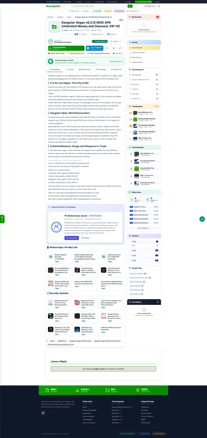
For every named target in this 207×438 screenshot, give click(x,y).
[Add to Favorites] (107, 48)
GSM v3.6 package (137, 282)
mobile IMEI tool (136, 294)
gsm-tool (116, 410)
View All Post (72, 238)
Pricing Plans (145, 423)
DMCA (143, 419)
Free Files (89, 1)
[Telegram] (43, 413)
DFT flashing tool (136, 290)
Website (86, 238)
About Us (144, 410)
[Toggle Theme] (159, 6)
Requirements (86, 69)
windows (116, 413)
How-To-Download (54, 1)
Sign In (158, 1)
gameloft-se (62, 341)
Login (96, 369)
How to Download (89, 423)
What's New (67, 1)
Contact (129, 1)
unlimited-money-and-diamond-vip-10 (60, 344)
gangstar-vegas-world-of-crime (80, 341)
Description (56, 69)
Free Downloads (88, 416)
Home (85, 407)
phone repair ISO (136, 286)
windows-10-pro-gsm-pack (140, 277)
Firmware (116, 423)
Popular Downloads (89, 410)
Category (60, 17)
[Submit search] (130, 6)
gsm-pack (117, 416)
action (69, 17)
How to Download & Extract (100, 53)
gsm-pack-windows (138, 273)
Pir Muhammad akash (62, 42)
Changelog (102, 69)
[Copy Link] (120, 48)
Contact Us (145, 407)
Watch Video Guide (58, 53)
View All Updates (143, 228)
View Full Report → (116, 61)
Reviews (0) (118, 69)
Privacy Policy (146, 413)
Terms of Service (147, 416)
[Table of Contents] (202, 219)
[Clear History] (157, 302)
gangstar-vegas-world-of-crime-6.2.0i (107, 341)
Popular (79, 1)
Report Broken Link (77, 53)
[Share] (113, 48)
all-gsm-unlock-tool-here (122, 407)
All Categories (88, 419)
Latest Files (87, 413)
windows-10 (118, 419)
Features (71, 69)
